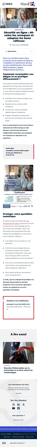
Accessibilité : (24, 434)
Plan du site (29, 437)
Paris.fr (34, 429)
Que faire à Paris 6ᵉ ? (17, 443)
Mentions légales (6, 434)
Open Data (7, 437)
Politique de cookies (18, 437)
